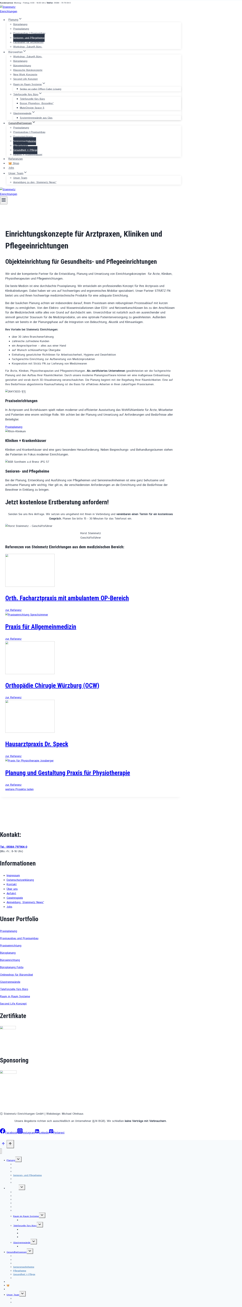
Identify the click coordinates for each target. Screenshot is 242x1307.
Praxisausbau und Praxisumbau (19, 938)
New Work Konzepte (25, 75)
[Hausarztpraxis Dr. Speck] (30, 732)
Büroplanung (20, 24)
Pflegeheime (20, 146)
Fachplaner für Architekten (28, 42)
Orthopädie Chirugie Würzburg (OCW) (52, 685)
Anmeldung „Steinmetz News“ (25, 902)
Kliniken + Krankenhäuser (27, 154)
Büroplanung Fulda (11, 967)
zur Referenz (13, 610)
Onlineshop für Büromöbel (16, 975)
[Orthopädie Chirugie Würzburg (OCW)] (30, 673)
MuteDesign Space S (32, 108)
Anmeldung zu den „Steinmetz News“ (34, 182)
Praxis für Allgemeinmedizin (40, 626)
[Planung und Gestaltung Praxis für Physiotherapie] (29, 761)
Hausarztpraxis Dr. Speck (36, 744)
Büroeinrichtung (22, 65)
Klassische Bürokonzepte (27, 70)
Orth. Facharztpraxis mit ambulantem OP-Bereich (67, 598)
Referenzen (15, 159)
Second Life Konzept (25, 79)
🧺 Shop (13, 163)
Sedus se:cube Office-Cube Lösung (40, 89)
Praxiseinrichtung (23, 137)
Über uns (12, 889)
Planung (11, 1160)
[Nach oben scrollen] (3, 1144)
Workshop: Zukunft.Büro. (27, 47)
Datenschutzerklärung (20, 880)
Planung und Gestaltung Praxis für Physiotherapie (67, 772)
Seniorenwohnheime (24, 141)
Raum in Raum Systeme (15, 996)
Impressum (13, 876)
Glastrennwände (10, 982)
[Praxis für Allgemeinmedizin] (26, 615)
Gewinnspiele (15, 898)
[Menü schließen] (1, 1151)
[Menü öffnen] (3, 200)
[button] (13, 427)
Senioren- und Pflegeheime (29, 38)
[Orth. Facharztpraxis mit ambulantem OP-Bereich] (30, 586)
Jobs (11, 168)
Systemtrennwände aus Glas (36, 118)
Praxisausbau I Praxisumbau (29, 33)
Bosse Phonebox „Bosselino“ (37, 103)
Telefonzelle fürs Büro (32, 99)
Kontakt (12, 884)
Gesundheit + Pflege (25, 150)
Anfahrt (11, 893)
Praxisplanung (21, 29)
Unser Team (20, 178)
